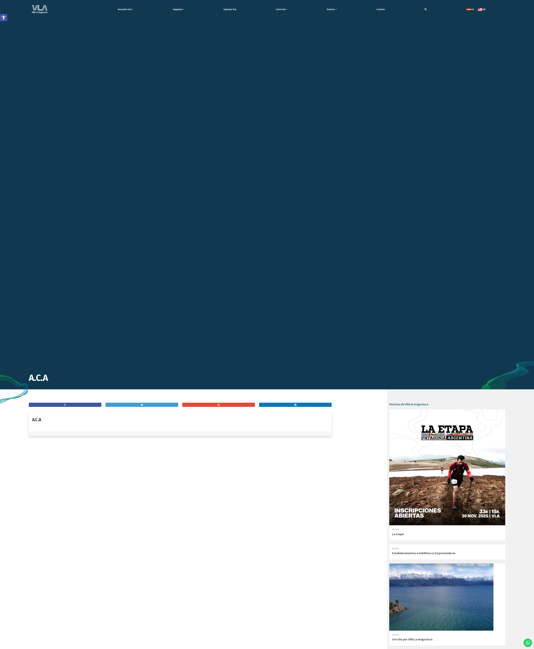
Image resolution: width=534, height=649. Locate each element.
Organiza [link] (177, 9)
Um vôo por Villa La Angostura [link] (412, 639)
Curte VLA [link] (280, 9)
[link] (3, 17)
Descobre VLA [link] (125, 9)
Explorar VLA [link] (230, 9)
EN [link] (483, 9)
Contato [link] (380, 9)
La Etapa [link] (398, 534)
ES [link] (472, 9)
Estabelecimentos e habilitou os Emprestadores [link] (423, 553)
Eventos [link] (331, 9)
